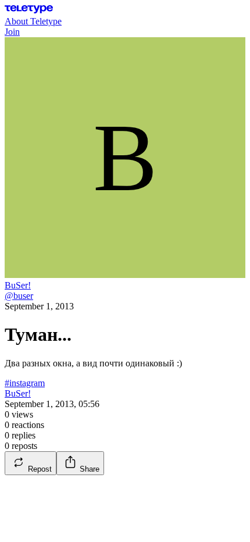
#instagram (25, 383)
